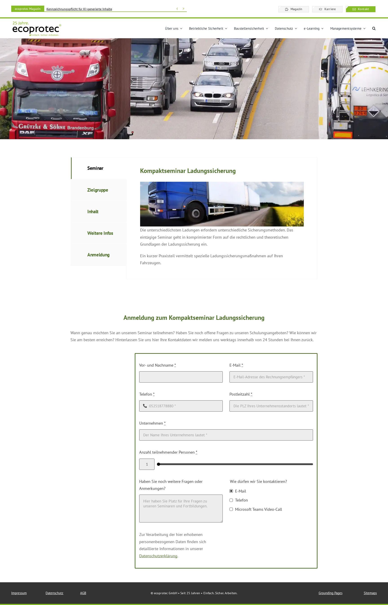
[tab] (99, 168)
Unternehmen (152, 423)
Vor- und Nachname (157, 365)
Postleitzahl (240, 394)
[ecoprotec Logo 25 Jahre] (37, 22)
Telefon (146, 394)
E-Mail (236, 365)
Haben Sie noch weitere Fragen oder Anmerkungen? (171, 485)
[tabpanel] (221, 218)
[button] (374, 28)
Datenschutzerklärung (158, 555)
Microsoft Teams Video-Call (258, 509)
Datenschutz (54, 593)
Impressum (19, 593)
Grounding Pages (330, 593)
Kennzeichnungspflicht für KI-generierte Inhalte (79, 9)
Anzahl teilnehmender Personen (168, 452)
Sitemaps (370, 593)
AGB (83, 593)
